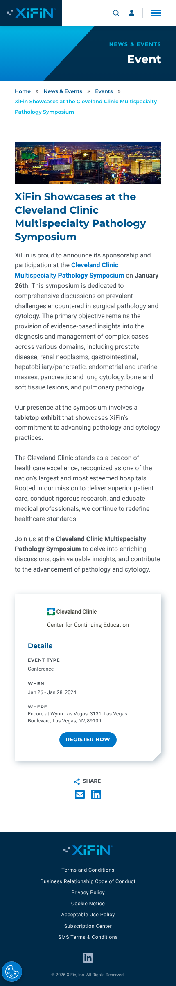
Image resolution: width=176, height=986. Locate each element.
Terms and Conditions (87, 870)
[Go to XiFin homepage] (31, 13)
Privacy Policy (88, 893)
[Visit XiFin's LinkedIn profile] (88, 958)
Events (104, 92)
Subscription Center (88, 926)
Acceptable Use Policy (88, 915)
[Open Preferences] (12, 971)
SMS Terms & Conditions (88, 937)
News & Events (62, 92)
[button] (156, 13)
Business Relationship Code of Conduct (88, 882)
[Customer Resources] (131, 13)
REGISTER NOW (88, 740)
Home (23, 92)
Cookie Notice (88, 904)
